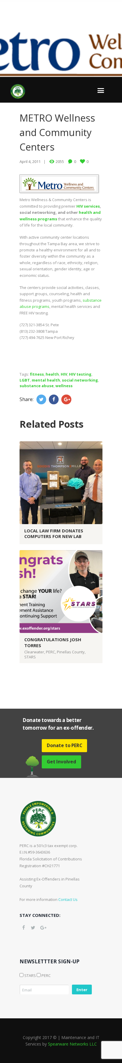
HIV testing (80, 374)
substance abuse (37, 385)
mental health (46, 380)
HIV (64, 374)
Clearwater (34, 652)
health (52, 374)
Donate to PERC (64, 745)
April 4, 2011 (30, 161)
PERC (50, 652)
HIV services (88, 206)
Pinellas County (71, 652)
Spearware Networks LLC (72, 1044)
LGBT (25, 380)
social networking (80, 380)
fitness (37, 374)
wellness (64, 385)
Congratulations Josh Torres (52, 642)
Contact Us (68, 899)
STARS (30, 657)
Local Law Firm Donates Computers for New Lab (53, 533)
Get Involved (61, 761)
